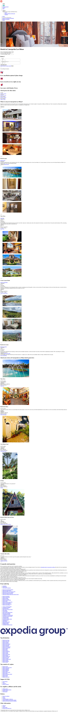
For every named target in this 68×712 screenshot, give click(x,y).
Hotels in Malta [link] (5, 671)
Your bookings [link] (5, 681)
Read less (2, 106)
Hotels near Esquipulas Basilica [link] (8, 589)
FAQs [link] (4, 682)
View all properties (3, 355)
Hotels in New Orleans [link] (6, 643)
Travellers (2, 54)
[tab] (7, 587)
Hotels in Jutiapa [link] (5, 598)
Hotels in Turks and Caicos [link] (7, 667)
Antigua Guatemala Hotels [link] (7, 606)
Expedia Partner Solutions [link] (7, 689)
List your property (6, 6)
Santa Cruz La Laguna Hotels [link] (8, 609)
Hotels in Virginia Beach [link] (7, 659)
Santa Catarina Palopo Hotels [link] (7, 612)
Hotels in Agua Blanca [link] (6, 604)
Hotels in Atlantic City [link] (6, 656)
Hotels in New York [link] (6, 641)
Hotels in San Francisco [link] (7, 646)
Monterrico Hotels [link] (6, 622)
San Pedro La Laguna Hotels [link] (7, 616)
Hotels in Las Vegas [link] (6, 640)
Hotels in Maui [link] (5, 673)
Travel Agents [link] (5, 691)
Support (4, 7)
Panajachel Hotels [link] (6, 608)
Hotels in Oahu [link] (5, 676)
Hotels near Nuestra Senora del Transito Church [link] (11, 594)
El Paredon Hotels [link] (6, 618)
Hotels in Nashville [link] (6, 645)
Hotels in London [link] (5, 658)
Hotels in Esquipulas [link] (6, 596)
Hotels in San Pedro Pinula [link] (7, 603)
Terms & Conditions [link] (6, 696)
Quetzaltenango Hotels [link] (6, 614)
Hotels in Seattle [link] (5, 660)
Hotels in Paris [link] (5, 649)
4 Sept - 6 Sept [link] (2, 99)
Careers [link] (4, 706)
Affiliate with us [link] (5, 688)
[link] (13, 14)
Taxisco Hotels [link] (5, 611)
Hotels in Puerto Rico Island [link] (7, 674)
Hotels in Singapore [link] (6, 668)
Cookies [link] (4, 698)
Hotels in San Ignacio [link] (6, 597)
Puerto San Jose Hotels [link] (6, 613)
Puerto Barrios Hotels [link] (6, 621)
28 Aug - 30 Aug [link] (3, 97)
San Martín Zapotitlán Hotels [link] (7, 624)
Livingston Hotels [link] (6, 617)
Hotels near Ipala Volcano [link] (7, 590)
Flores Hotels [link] (5, 610)
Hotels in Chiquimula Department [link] (8, 18)
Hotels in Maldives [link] (6, 669)
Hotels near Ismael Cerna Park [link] (8, 593)
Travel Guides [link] (5, 707)
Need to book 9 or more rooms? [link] (5, 65)
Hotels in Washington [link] (6, 651)
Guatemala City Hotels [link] (6, 607)
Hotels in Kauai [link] (5, 675)
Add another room (3, 64)
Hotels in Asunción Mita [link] (7, 600)
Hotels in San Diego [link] (6, 644)
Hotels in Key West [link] (6, 657)
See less (2, 164)
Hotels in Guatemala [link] (6, 19)
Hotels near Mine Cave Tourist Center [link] (9, 591)
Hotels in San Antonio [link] (6, 654)
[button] (34, 583)
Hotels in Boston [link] (5, 655)
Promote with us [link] (5, 690)
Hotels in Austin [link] (5, 652)
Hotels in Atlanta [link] (5, 653)
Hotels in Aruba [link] (5, 666)
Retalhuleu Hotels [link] (6, 623)
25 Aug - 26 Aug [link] (3, 93)
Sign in (4, 10)
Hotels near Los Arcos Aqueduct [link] (8, 592)
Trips (3, 8)
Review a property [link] (6, 684)
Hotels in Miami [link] (5, 648)
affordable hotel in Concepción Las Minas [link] (48, 567)
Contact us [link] (4, 683)
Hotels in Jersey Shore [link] (6, 672)
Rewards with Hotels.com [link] (7, 708)
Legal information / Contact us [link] (8, 699)
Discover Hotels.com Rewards (10, 13)
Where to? (2, 51)
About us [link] (4, 705)
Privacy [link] (4, 697)
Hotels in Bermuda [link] (6, 670)
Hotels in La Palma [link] (6, 599)
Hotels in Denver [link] (5, 650)
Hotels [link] (4, 16)
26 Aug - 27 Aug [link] (3, 95)
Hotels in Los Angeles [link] (6, 647)
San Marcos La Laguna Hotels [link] (8, 615)
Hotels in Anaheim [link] (6, 661)
